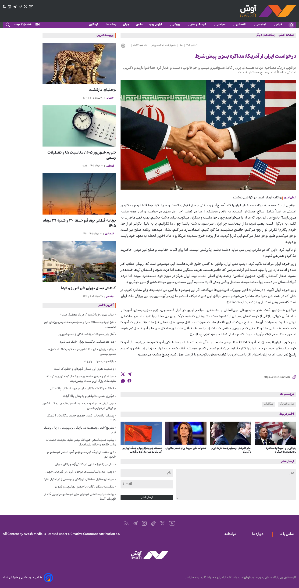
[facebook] (129, 380)
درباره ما (258, 534)
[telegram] (129, 374)
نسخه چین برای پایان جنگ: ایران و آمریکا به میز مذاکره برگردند (142, 450)
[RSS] (4, 7)
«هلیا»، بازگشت (102, 90)
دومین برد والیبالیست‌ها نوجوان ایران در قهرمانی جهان (80, 472)
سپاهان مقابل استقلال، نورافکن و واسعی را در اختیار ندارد (79, 479)
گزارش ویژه (155, 25)
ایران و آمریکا (287, 404)
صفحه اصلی (286, 35)
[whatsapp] (123, 381)
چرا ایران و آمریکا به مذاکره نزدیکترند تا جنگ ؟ (281, 450)
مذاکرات (268, 404)
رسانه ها (112, 25)
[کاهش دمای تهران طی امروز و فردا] (79, 262)
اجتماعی (261, 25)
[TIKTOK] (20, 7)
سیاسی (221, 25)
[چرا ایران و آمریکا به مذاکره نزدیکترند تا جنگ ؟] (275, 433)
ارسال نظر (147, 497)
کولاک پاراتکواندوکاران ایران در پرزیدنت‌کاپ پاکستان (82, 389)
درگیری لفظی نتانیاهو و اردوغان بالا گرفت (88, 396)
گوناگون (94, 25)
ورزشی (176, 25)
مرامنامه (231, 534)
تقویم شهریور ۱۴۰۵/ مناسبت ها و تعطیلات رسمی (81, 155)
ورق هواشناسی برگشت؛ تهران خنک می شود (87, 342)
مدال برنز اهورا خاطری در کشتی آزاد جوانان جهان (84, 465)
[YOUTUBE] (31, 7)
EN (37, 24)
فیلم (279, 25)
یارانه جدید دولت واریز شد (98, 362)
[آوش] (268, 11)
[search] (7, 25)
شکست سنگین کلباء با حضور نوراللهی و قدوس (84, 487)
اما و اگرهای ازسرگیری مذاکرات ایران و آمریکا (231, 450)
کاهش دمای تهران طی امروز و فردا (88, 288)
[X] (25, 7)
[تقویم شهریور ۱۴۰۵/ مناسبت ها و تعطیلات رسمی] (79, 126)
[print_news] (125, 45)
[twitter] (123, 374)
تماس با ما (288, 534)
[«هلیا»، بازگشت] (79, 63)
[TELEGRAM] (15, 7)
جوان (126, 25)
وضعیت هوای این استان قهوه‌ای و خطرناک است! (84, 369)
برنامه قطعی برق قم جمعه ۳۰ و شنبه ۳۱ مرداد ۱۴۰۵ (79, 223)
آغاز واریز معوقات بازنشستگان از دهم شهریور (86, 335)
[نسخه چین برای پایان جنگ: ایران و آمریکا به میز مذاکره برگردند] (141, 433)
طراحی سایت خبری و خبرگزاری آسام (22, 578)
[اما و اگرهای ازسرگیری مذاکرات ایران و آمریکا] (230, 433)
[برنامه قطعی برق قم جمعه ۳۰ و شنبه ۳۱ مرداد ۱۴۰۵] (79, 194)
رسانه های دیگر (265, 35)
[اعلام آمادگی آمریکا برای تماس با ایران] (185, 433)
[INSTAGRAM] (9, 7)
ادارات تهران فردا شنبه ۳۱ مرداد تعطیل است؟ (87, 315)
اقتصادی (241, 25)
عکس (139, 25)
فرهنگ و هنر (198, 25)
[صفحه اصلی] (291, 25)
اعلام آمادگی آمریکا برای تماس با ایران (185, 448)
